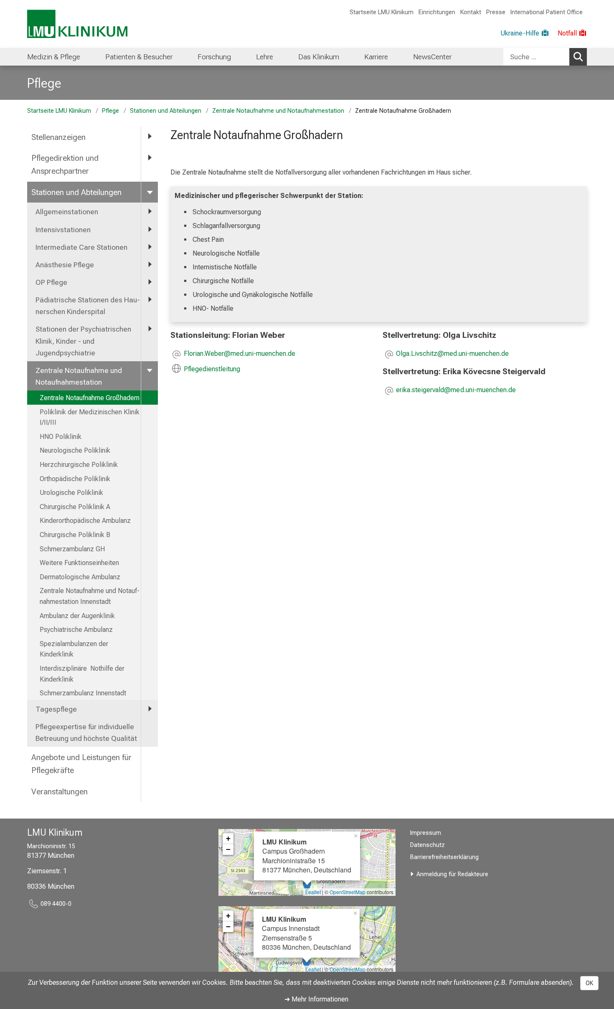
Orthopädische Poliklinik (75, 479)
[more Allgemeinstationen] (149, 211)
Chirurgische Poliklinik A (75, 507)
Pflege (44, 83)
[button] (239, 354)
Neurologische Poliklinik (75, 450)
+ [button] (228, 838)
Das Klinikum (318, 57)
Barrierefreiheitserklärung (444, 857)
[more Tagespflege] (149, 708)
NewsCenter (432, 57)
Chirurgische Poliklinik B (75, 535)
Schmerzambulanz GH (72, 549)
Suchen (578, 57)
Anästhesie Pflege (65, 265)
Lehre (264, 57)
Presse (495, 12)
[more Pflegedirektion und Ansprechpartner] (149, 158)
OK (589, 983)
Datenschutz (427, 845)
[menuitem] (53, 57)
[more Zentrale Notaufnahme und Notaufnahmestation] (149, 370)
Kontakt (470, 12)
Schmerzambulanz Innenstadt (83, 693)
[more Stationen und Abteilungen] (149, 192)
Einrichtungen (437, 12)
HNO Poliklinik (60, 437)
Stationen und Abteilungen (165, 110)
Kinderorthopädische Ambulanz (85, 521)
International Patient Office (546, 12)
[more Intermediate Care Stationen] (149, 246)
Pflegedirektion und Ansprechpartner (65, 164)
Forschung (214, 57)
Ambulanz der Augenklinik (77, 616)
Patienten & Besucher (139, 57)
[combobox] (545, 57)
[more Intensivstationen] (149, 229)
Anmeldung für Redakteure (452, 874)
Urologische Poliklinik (71, 493)
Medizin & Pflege (53, 57)
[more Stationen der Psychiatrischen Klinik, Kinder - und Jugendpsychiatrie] (149, 328)
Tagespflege (56, 709)
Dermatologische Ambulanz (80, 577)
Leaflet (313, 891)
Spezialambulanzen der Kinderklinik (74, 649)
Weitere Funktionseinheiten (79, 563)
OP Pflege (51, 282)
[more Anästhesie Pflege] (149, 264)
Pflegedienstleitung (212, 369)
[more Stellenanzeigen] (149, 137)
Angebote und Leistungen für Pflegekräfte (81, 764)
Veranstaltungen (59, 791)
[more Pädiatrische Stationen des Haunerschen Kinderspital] (149, 299)
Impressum (425, 833)
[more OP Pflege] (149, 281)
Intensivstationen (63, 230)
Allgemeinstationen (67, 212)
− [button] (228, 849)
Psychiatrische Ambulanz (76, 630)
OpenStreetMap (347, 891)
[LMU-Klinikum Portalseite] (77, 24)
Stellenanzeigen (58, 137)
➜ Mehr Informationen (316, 999)
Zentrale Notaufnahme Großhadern (90, 398)
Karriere (376, 57)
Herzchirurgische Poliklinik (79, 465)
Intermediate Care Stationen (81, 247)
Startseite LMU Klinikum (382, 12)
